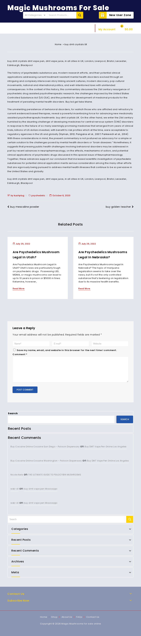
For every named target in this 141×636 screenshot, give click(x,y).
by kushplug (17, 195)
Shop (54, 617)
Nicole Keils (16, 474)
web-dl (14, 488)
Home (58, 44)
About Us (67, 617)
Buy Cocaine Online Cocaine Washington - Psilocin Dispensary (46, 460)
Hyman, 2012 (67, 134)
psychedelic (31, 72)
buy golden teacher (118, 206)
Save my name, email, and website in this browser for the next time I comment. (67, 350)
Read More (19, 288)
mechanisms (92, 150)
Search (13, 413)
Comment (20, 354)
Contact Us (92, 617)
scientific (91, 159)
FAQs (79, 617)
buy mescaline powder (24, 206)
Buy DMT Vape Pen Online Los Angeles (106, 446)
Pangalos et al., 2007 (88, 134)
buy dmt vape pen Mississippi (40, 488)
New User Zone (120, 15)
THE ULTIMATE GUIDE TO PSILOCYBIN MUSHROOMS (54, 474)
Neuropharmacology (110, 154)
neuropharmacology (53, 150)
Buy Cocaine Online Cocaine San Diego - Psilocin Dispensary (44, 446)
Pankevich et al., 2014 (114, 134)
